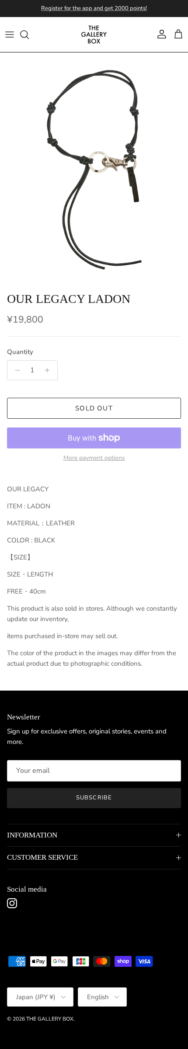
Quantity (20, 351)
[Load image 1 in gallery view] (94, 170)
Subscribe (93, 798)
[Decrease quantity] (15, 370)
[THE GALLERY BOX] (94, 34)
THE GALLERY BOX (49, 1018)
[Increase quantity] (49, 370)
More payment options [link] (94, 458)
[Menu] (9, 34)
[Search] (28, 34)
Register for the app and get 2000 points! (94, 8)
